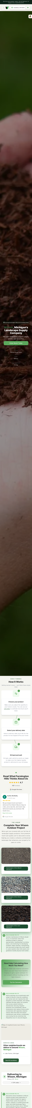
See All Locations (11, 1060)
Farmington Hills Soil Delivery (13, 926)
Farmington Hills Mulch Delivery (13, 868)
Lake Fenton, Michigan (12, 1053)
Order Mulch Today (16, 343)
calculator (7, 709)
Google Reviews (17, 789)
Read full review (7, 813)
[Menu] (3, 7)
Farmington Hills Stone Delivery (13, 897)
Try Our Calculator (16, 982)
